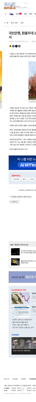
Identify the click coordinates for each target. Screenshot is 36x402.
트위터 (16, 46)
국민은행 (16, 179)
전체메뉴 (6, 14)
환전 (24, 179)
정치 (30, 14)
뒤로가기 (14, 201)
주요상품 (14, 379)
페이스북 (13, 46)
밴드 (19, 46)
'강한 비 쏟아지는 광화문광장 (21, 350)
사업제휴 (23, 379)
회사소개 (6, 379)
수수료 (31, 179)
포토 (25, 14)
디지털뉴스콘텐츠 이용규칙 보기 (21, 196)
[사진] (21, 298)
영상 (17, 14)
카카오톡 (10, 46)
